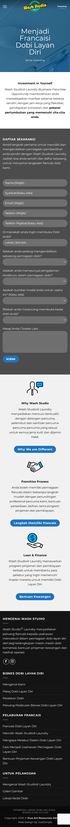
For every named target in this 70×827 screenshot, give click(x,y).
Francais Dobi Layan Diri (20, 726)
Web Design (26, 822)
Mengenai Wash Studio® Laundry (27, 784)
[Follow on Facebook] (6, 662)
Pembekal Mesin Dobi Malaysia (34, 810)
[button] (5, 6)
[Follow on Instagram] (12, 662)
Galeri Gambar (13, 791)
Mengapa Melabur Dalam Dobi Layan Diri (32, 740)
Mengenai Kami (14, 684)
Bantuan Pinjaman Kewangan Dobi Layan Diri (32, 761)
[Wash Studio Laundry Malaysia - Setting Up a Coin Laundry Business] (35, 6)
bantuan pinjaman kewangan (39, 648)
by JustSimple (43, 822)
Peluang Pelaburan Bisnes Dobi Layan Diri (32, 705)
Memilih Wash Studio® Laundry (25, 733)
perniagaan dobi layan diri (47, 638)
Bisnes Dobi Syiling (35, 812)
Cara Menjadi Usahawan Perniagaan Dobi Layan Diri (32, 749)
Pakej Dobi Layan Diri (18, 691)
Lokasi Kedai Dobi (15, 798)
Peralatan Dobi (13, 698)
